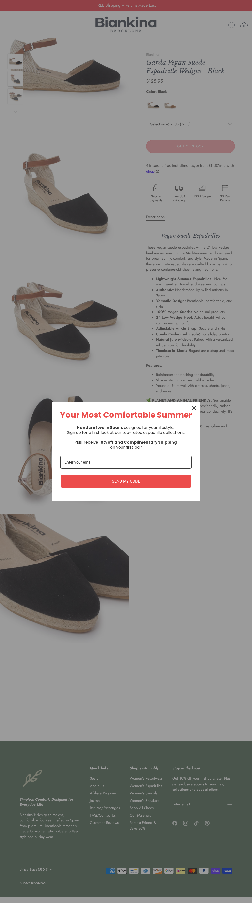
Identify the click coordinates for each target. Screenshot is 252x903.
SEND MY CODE (126, 481)
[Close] (194, 408)
